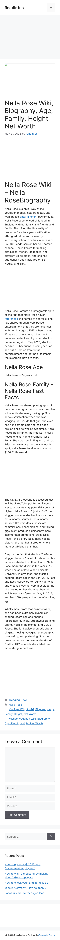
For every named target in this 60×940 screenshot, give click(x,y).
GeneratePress (46, 935)
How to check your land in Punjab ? (26, 882)
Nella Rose (15, 704)
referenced (11, 318)
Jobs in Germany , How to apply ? (25, 887)
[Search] (51, 837)
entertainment (28, 216)
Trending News (18, 700)
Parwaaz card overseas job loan (24, 893)
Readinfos (14, 7)
